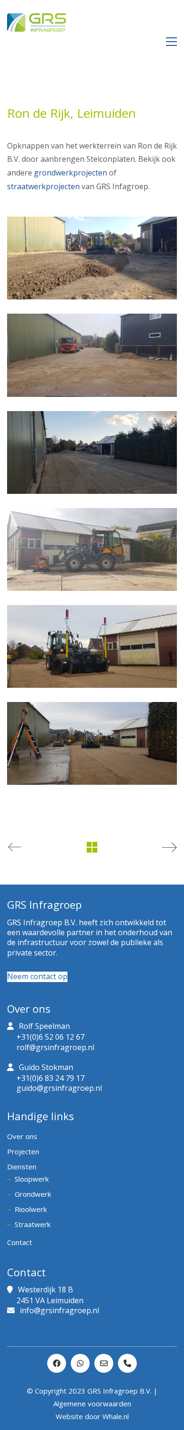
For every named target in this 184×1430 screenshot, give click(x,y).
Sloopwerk (32, 1179)
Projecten (23, 1151)
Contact (19, 1242)
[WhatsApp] (80, 1363)
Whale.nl (115, 1416)
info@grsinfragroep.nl (59, 1311)
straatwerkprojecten (43, 186)
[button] (171, 41)
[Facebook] (56, 1363)
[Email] (103, 1363)
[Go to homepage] (36, 41)
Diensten (21, 1166)
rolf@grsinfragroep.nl (55, 1048)
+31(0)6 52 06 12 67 (50, 1037)
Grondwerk (33, 1194)
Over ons (22, 1136)
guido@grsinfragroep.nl (59, 1088)
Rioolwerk (31, 1209)
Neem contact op (37, 977)
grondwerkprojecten (70, 172)
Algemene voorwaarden (92, 1403)
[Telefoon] (127, 1363)
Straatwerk (32, 1224)
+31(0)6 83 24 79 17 (50, 1078)
